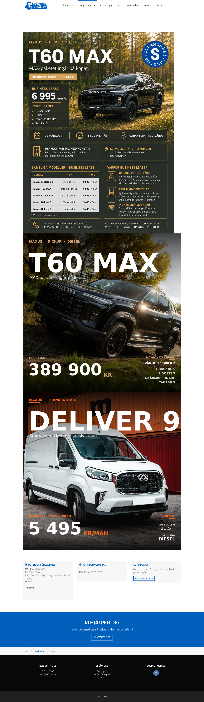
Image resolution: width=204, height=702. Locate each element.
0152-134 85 (48, 671)
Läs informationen (144, 578)
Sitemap (105, 697)
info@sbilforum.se (48, 674)
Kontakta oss (102, 637)
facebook (156, 673)
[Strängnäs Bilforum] (36, 5)
